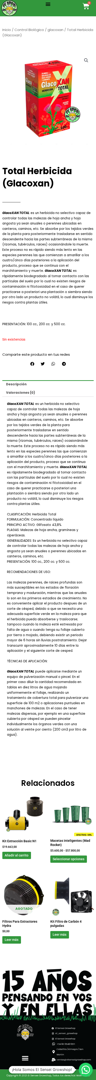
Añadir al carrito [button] (16, 855)
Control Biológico (29, 29)
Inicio (6, 29)
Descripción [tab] (16, 384)
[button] (48, 4)
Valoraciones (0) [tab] (20, 392)
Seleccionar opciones (68, 859)
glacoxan (55, 29)
